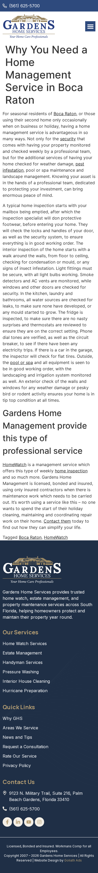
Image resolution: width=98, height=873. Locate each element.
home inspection (71, 470)
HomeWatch (14, 464)
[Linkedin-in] (18, 822)
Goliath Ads (73, 860)
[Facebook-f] (7, 822)
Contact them (57, 521)
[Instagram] (39, 822)
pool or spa (21, 362)
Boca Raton (65, 113)
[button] (90, 26)
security (68, 138)
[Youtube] (28, 822)
